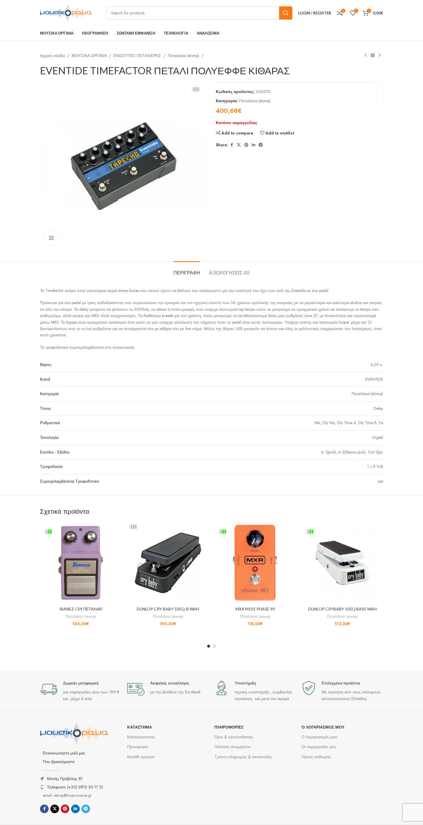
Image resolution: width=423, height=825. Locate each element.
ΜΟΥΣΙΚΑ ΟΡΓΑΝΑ (89, 55)
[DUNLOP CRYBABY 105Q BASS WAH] (342, 563)
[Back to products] (372, 55)
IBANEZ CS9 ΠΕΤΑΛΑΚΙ (80, 608)
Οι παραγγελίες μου (319, 747)
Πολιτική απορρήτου (232, 747)
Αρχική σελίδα (52, 55)
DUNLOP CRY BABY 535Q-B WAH (168, 608)
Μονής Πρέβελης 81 (65, 779)
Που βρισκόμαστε (59, 762)
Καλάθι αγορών (141, 757)
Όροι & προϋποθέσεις (233, 737)
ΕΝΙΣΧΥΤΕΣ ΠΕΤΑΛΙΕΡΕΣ (137, 55)
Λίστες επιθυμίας (316, 757)
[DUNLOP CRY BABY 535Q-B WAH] (168, 563)
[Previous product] (365, 55)
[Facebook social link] (231, 145)
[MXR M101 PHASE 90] (255, 563)
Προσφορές (137, 747)
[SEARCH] (285, 13)
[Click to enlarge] (51, 238)
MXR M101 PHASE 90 (255, 608)
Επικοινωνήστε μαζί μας (64, 753)
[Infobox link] (80, 691)
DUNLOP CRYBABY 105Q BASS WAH (342, 608)
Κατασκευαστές (141, 737)
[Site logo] (66, 12)
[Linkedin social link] (253, 145)
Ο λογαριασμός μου (319, 737)
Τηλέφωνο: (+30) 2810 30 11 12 (75, 787)
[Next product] (379, 55)
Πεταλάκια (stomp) (183, 55)
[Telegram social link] (260, 145)
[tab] (187, 270)
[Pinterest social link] (246, 145)
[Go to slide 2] (214, 646)
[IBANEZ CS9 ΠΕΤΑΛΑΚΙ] (80, 563)
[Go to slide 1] (208, 646)
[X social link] (239, 145)
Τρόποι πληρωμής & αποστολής (243, 757)
